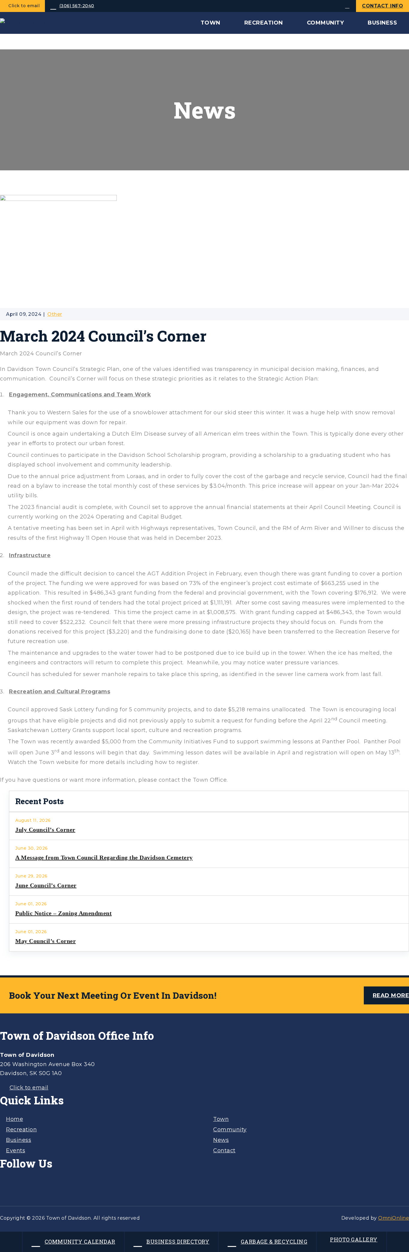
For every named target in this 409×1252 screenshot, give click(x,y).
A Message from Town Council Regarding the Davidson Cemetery (104, 857)
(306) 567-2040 (76, 5)
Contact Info (382, 6)
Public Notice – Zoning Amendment (63, 913)
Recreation (21, 1129)
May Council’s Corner (45, 941)
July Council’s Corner (45, 829)
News (221, 1140)
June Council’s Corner (46, 885)
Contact (224, 1150)
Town (221, 1119)
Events (15, 1150)
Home (14, 1119)
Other (54, 314)
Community (230, 1129)
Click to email (24, 5)
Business (18, 1140)
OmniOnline (393, 1218)
